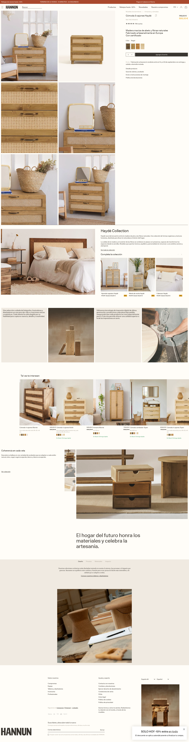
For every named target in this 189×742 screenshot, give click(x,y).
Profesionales (52, 694)
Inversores (51, 691)
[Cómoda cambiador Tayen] (148, 402)
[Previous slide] (178, 254)
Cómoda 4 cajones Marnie (28, 427)
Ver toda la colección (108, 250)
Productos (112, 7)
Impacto (108, 561)
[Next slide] (181, 254)
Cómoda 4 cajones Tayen (175, 427)
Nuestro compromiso (159, 7)
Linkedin (75, 708)
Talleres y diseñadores (55, 689)
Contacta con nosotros (106, 683)
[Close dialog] (184, 729)
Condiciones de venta (105, 691)
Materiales (98, 561)
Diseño (80, 561)
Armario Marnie (98, 427)
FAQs (100, 694)
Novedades (143, 7)
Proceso (89, 561)
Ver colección (5, 472)
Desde (108, 295)
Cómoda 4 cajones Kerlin (64, 427)
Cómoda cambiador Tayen (139, 427)
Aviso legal (102, 697)
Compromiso (52, 683)
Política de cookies (104, 699)
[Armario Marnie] (111, 402)
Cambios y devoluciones (106, 686)
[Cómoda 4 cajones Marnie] (37, 402)
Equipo (50, 686)
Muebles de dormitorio (133, 11)
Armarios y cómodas (151, 11)
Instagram (60, 708)
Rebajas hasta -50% (127, 7)
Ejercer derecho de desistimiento (109, 689)
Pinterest (67, 708)
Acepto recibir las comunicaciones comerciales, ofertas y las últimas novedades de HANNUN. (77, 734)
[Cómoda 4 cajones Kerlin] (74, 402)
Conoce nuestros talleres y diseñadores (94, 576)
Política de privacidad (105, 702)
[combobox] (148, 679)
